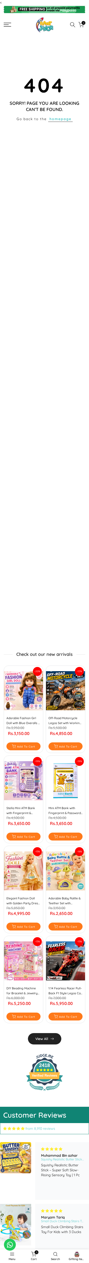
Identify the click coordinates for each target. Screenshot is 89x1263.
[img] (13, 1128)
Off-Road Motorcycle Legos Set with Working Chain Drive (65, 721)
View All (41, 1039)
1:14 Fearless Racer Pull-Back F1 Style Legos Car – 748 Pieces (65, 991)
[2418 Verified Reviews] (44, 1091)
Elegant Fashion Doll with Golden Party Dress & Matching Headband (23, 901)
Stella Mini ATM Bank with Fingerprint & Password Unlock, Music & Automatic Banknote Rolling (23, 811)
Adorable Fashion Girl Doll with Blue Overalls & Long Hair (23, 721)
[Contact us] (10, 1245)
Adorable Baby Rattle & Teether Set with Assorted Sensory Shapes (64, 901)
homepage (60, 119)
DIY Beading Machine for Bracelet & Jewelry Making (22, 991)
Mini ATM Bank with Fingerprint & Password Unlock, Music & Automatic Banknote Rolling (64, 811)
